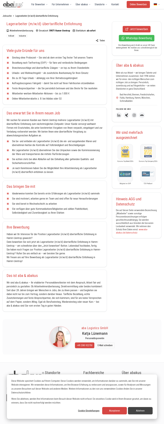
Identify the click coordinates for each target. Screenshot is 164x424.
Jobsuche (7, 16)
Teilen (102, 40)
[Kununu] (142, 115)
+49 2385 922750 (84, 345)
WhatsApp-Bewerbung (139, 38)
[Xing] (126, 115)
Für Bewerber (38, 4)
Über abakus (82, 4)
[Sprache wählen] (156, 4)
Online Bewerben (138, 4)
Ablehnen (140, 410)
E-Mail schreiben (105, 345)
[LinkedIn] (119, 115)
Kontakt (115, 4)
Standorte (100, 4)
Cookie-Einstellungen (88, 410)
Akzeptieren (114, 410)
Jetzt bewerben (139, 29)
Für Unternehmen (60, 4)
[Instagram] (134, 115)
